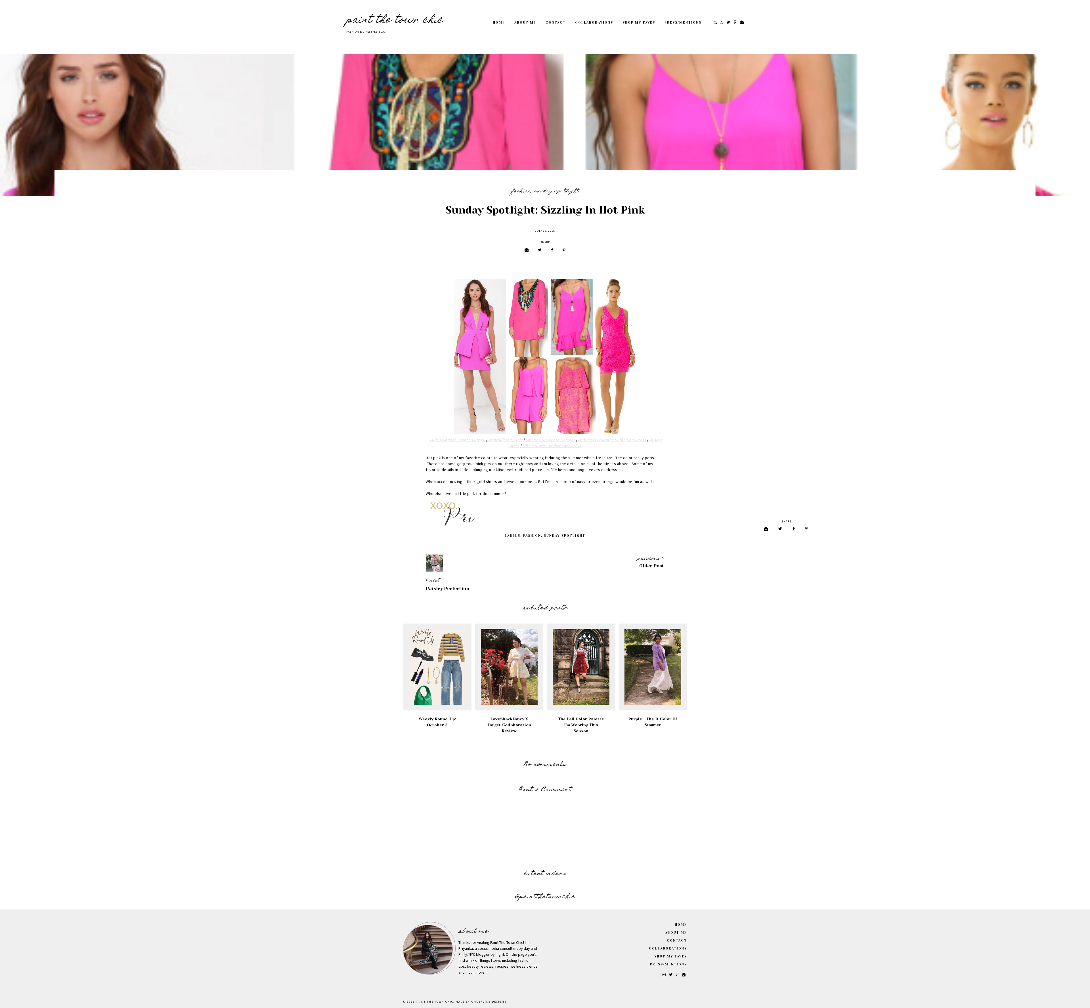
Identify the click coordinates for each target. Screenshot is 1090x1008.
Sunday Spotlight (556, 191)
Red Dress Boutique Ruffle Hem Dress (612, 440)
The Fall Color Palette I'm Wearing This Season (581, 725)
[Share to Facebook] (552, 250)
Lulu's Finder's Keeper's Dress (457, 440)
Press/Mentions (683, 22)
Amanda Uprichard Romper (550, 440)
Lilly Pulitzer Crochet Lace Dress (551, 446)
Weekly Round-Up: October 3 (437, 722)
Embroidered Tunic (505, 440)
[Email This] (526, 250)
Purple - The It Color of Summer (652, 722)
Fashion (521, 191)
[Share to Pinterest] (564, 250)
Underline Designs (488, 1002)
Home (499, 22)
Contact (556, 22)
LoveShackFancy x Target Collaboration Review (509, 725)
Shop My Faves (638, 22)
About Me (525, 22)
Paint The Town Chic (394, 20)
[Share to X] (540, 250)
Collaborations (594, 22)
